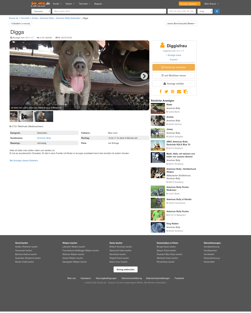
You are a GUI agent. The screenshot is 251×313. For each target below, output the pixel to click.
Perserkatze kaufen (166, 261)
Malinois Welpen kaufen (73, 254)
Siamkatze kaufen (118, 254)
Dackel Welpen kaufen (72, 257)
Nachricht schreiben (175, 67)
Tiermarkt (83, 3)
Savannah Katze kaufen (120, 250)
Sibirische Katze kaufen (167, 257)
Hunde (56, 3)
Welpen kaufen (69, 242)
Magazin (98, 3)
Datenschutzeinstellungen (158, 278)
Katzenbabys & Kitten (167, 242)
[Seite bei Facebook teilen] (160, 92)
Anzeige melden (175, 83)
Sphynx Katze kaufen (166, 250)
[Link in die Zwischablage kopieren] (186, 92)
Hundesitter (209, 254)
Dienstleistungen (212, 242)
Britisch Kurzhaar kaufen (121, 246)
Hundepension (210, 250)
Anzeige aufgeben (188, 3)
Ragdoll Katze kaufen (119, 257)
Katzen (69, 3)
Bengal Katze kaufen (166, 246)
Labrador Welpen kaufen (73, 246)
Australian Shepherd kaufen (28, 257)
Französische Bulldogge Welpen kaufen (80, 250)
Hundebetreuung (211, 246)
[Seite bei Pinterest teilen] (172, 92)
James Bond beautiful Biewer (180, 23)
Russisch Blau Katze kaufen (169, 254)
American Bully (47, 18)
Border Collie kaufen (24, 261)
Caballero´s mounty (21, 23)
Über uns (71, 278)
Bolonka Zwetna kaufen (26, 254)
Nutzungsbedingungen (106, 278)
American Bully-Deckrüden (68, 18)
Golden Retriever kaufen (26, 246)
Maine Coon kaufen (119, 261)
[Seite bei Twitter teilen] (166, 92)
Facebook (179, 278)
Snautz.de (13, 18)
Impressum (86, 278)
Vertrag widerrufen (125, 269)
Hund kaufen (21, 242)
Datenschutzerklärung (132, 278)
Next (144, 76)
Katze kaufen (116, 242)
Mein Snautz (210, 3)
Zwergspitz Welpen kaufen (74, 261)
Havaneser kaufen (23, 250)
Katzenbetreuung (212, 257)
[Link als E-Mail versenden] (179, 92)
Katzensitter (209, 261)
